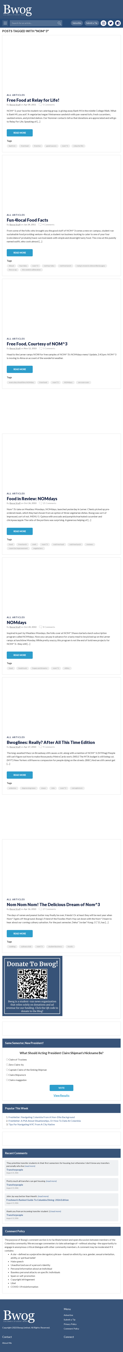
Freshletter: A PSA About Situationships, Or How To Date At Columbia (44, 1120)
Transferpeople (14, 1169)
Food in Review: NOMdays (32, 498)
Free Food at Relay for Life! (33, 100)
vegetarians (38, 548)
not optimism (77, 788)
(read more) (30, 1166)
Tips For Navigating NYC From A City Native (31, 1124)
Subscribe (77, 23)
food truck (22, 668)
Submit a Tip (91, 23)
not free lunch (65, 266)
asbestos (12, 788)
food (11, 544)
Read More (20, 132)
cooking (12, 946)
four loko (23, 266)
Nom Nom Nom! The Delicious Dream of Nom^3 (53, 904)
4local (11, 266)
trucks (70, 946)
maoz (43, 788)
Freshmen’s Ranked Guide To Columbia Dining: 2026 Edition (37, 1200)
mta (53, 788)
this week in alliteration (31, 270)
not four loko (49, 266)
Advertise (68, 1315)
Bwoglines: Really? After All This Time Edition (51, 742)
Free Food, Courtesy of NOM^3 (37, 343)
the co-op (12, 270)
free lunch (22, 544)
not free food (58, 544)
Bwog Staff (15, 104)
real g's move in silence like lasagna (91, 266)
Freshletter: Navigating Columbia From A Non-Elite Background (41, 1117)
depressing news (29, 788)
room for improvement (18, 548)
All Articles (16, 95)
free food (24, 146)
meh (34, 544)
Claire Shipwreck (17, 1074)
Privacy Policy (70, 1324)
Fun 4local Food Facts (27, 220)
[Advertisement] (61, 413)
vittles (66, 668)
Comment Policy (71, 1328)
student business (55, 946)
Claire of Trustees (18, 1059)
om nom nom (83, 382)
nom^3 (65, 146)
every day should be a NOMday (21, 382)
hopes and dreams (39, 668)
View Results (61, 1095)
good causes (51, 146)
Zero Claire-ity (16, 1064)
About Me (7, 1343)
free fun (37, 146)
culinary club (26, 946)
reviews (90, 544)
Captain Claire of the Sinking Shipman (28, 1069)
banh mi (12, 146)
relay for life (78, 146)
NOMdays (68, 382)
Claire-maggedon (18, 1080)
